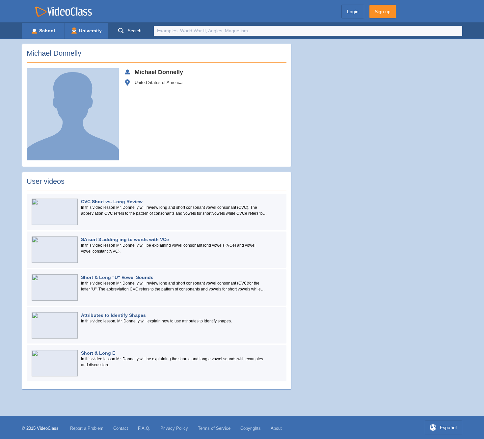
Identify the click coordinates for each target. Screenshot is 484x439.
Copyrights (250, 428)
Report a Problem (86, 428)
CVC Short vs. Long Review (112, 201)
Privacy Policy (174, 428)
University (90, 30)
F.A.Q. (144, 428)
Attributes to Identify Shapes (113, 315)
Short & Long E (98, 353)
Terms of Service (214, 428)
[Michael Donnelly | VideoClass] (63, 13)
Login (353, 11)
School (46, 30)
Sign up (382, 11)
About (276, 428)
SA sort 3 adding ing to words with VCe (125, 239)
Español (448, 427)
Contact (120, 428)
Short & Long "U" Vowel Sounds (117, 277)
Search (134, 30)
